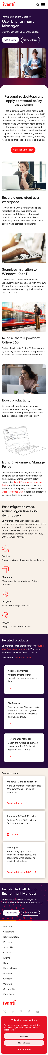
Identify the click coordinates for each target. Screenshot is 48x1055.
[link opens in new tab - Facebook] (29, 1012)
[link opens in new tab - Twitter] (4, 1012)
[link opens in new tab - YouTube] (37, 1012)
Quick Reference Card (13, 491)
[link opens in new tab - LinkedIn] (13, 1012)
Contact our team (22, 657)
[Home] (9, 4)
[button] (43, 4)
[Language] (37, 4)
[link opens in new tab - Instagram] (21, 1012)
